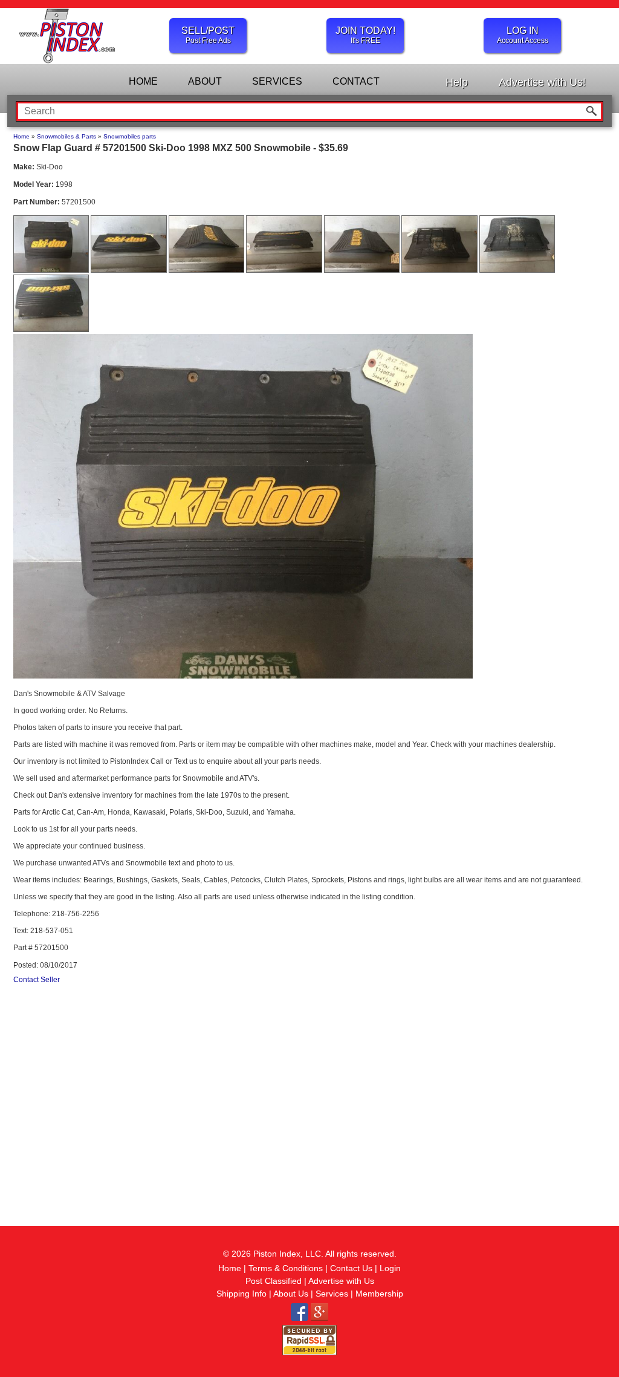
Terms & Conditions (285, 1268)
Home (21, 136)
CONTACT (356, 81)
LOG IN (522, 35)
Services (332, 1293)
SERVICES (277, 81)
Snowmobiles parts (129, 136)
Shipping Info (241, 1293)
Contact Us (351, 1268)
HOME (143, 81)
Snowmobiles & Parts (66, 136)
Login (390, 1268)
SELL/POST (208, 35)
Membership (379, 1293)
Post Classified (273, 1281)
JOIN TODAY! (365, 35)
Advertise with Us (341, 1281)
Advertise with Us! (542, 82)
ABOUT (205, 81)
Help (457, 82)
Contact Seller (36, 979)
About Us (290, 1293)
